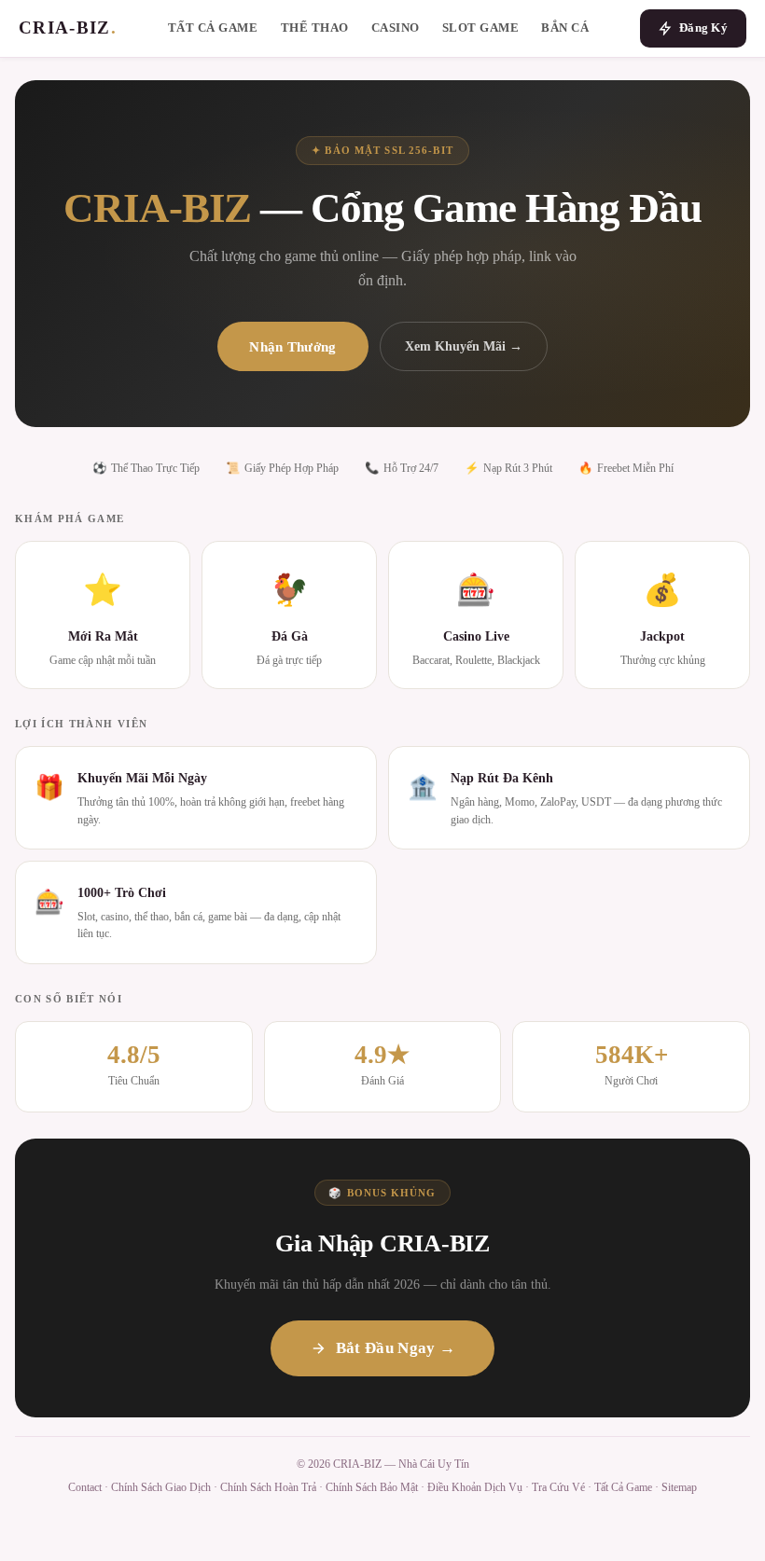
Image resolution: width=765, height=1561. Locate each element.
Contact (85, 1487)
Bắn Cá (565, 28)
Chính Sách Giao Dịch (161, 1487)
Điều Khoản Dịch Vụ (474, 1487)
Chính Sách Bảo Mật (372, 1487)
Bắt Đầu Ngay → (396, 1348)
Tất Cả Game (213, 28)
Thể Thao (315, 28)
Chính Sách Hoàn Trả (268, 1487)
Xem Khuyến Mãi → (463, 345)
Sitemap (679, 1487)
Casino (395, 28)
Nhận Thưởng (292, 346)
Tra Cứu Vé (558, 1487)
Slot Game (481, 28)
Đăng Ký (703, 28)
